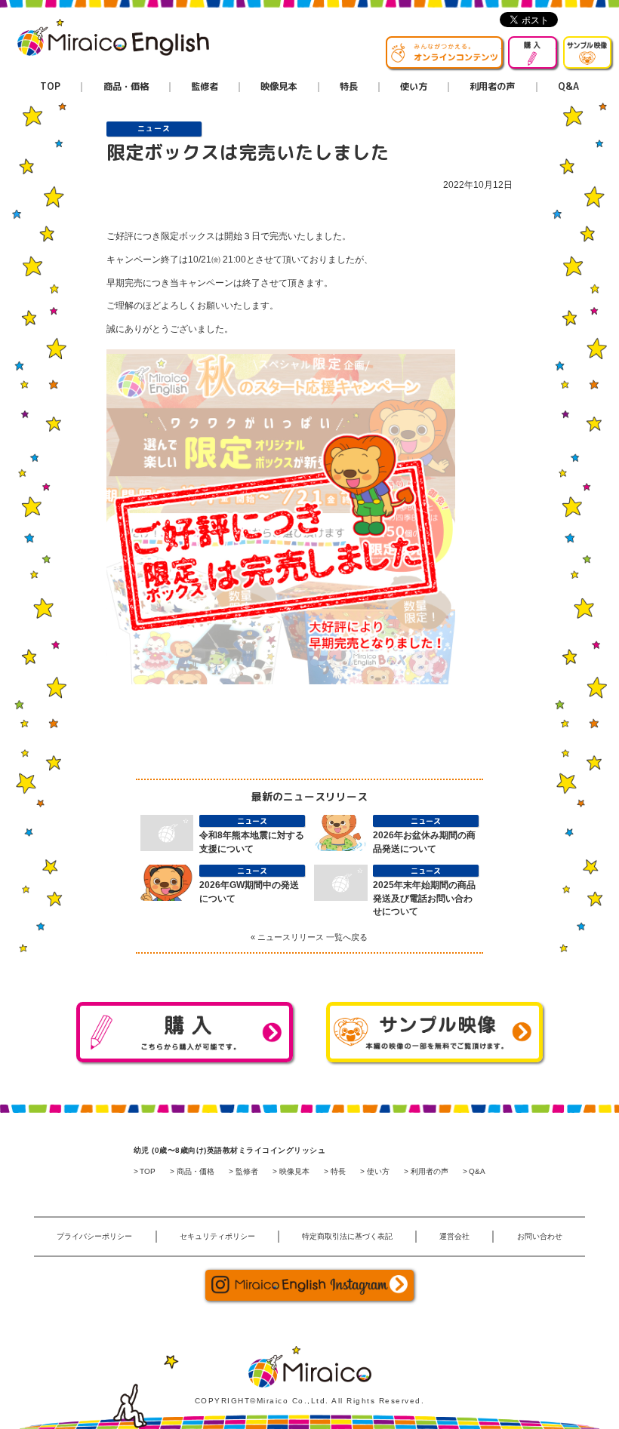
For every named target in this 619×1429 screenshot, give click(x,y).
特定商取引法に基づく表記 (347, 1236)
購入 (556, 44)
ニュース (154, 128)
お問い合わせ (539, 1236)
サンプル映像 (610, 44)
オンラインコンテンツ (502, 44)
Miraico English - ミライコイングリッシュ (113, 37)
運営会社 (454, 1236)
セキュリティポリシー (217, 1236)
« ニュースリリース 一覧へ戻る (309, 937)
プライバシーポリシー (94, 1236)
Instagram (309, 1285)
